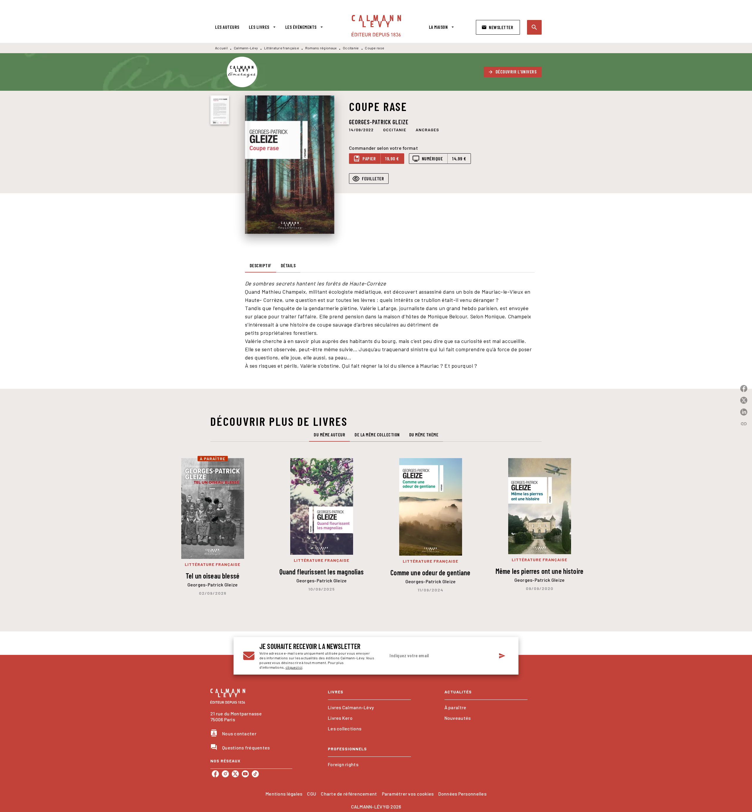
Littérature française (281, 48)
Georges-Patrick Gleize (379, 121)
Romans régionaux (321, 48)
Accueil (221, 48)
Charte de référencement (349, 793)
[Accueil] (376, 26)
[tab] (227, 27)
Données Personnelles (462, 793)
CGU (311, 793)
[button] (498, 27)
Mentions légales (284, 793)
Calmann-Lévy (246, 48)
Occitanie (351, 48)
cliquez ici (294, 667)
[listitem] (215, 774)
